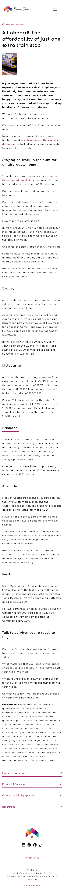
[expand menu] (55, 9)
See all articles (14, 24)
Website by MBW (32, 885)
